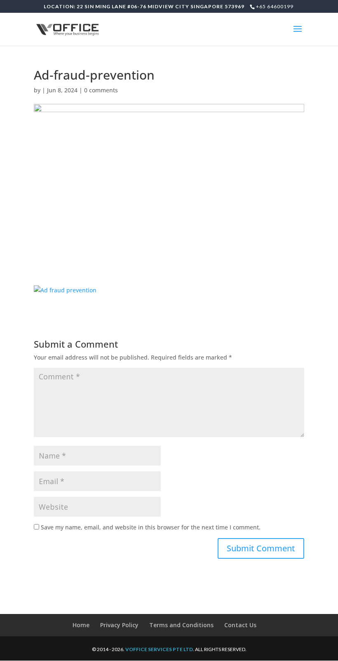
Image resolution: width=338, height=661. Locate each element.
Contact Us (240, 625)
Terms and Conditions (181, 625)
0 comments (101, 90)
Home (81, 625)
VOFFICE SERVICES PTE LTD (159, 649)
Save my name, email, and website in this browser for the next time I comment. (151, 527)
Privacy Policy (119, 625)
